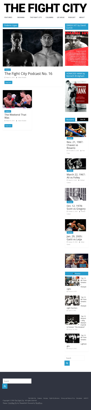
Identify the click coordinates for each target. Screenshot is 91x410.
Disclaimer (79, 398)
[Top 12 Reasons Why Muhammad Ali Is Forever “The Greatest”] (73, 315)
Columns (49, 17)
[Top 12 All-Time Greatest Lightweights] (73, 334)
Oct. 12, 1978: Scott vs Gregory (76, 207)
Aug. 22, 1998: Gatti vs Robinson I (77, 258)
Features (8, 17)
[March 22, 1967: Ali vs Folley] (75, 159)
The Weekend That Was (15, 116)
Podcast (71, 17)
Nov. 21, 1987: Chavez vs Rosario (75, 144)
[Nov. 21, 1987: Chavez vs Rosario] (75, 124)
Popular (77, 273)
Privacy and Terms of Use (68, 398)
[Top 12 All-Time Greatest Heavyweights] (73, 276)
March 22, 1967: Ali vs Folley (76, 176)
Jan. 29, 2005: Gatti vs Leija (74, 238)
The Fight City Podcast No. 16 (28, 73)
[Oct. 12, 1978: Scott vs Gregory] (75, 189)
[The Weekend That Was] (17, 91)
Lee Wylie (60, 17)
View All (82, 119)
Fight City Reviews (54, 398)
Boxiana (21, 17)
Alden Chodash (22, 77)
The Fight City (36, 17)
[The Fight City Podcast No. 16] (33, 30)
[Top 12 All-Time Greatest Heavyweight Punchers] (73, 296)
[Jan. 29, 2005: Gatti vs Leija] (75, 220)
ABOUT (82, 17)
